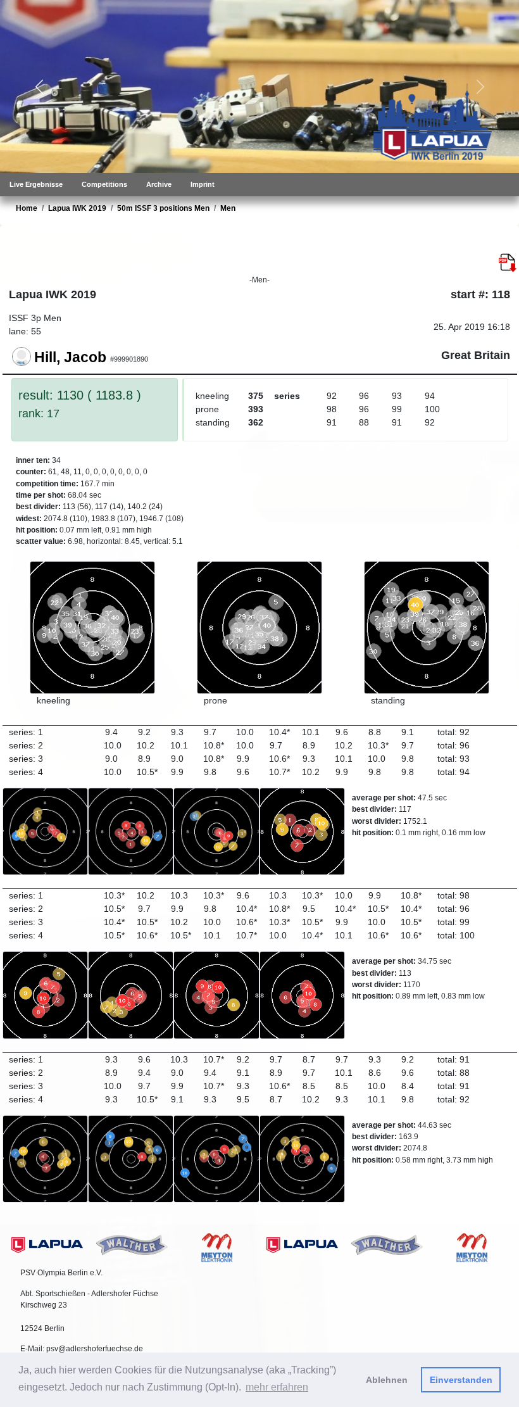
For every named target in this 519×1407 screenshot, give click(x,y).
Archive (159, 184)
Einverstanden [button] (461, 1380)
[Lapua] (47, 1244)
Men (227, 208)
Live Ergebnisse (36, 184)
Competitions (104, 184)
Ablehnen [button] (387, 1380)
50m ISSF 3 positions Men (163, 208)
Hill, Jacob (70, 356)
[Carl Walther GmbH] (132, 1244)
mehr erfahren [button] (277, 1387)
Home (26, 208)
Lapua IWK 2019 (77, 208)
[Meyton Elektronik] (217, 1247)
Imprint (203, 184)
